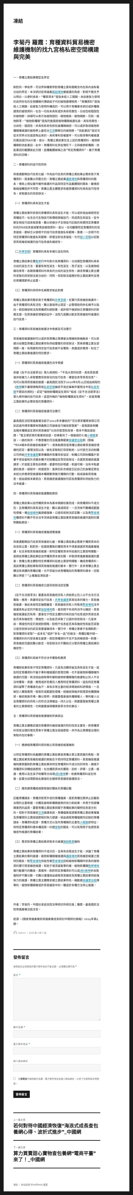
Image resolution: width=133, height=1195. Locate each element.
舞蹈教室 (68, 841)
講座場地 (71, 179)
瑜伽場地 (32, 512)
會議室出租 (76, 440)
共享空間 (24, 251)
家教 (57, 827)
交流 (52, 130)
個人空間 (85, 237)
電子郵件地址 (21, 1044)
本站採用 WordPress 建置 (34, 1184)
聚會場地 (88, 604)
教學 (38, 261)
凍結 (18, 21)
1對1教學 (60, 774)
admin (22, 932)
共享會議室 (31, 454)
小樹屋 (91, 435)
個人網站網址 (20, 1061)
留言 (16, 975)
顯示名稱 (19, 1027)
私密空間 (49, 387)
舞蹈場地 (57, 92)
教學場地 (93, 865)
